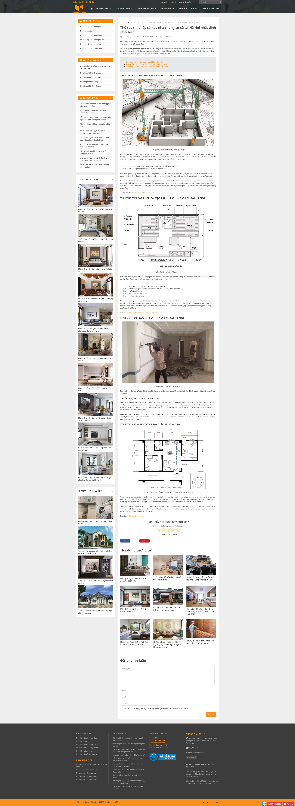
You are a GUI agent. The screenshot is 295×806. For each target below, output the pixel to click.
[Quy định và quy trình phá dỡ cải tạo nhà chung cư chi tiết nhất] (201, 565)
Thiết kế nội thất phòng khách (92, 26)
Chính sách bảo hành (157, 743)
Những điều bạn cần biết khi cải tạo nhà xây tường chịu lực (200, 642)
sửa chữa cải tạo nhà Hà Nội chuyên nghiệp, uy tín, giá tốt (146, 313)
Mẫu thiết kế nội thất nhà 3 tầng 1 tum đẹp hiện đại (134, 610)
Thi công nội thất (124, 9)
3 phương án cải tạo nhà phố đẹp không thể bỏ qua (93, 111)
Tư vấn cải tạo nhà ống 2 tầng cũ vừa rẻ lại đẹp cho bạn (94, 145)
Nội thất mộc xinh (83, 802)
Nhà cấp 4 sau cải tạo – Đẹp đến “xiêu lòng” (95, 125)
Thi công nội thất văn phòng (91, 82)
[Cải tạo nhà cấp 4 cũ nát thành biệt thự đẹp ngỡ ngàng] (168, 595)
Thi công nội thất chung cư (144, 193)
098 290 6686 (275, 804)
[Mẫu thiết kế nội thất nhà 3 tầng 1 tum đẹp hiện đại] (135, 596)
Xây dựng (183, 9)
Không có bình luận (164, 37)
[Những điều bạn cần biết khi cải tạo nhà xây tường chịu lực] (201, 628)
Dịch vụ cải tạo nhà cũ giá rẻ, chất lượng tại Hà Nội (93, 152)
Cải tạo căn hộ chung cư (138, 516)
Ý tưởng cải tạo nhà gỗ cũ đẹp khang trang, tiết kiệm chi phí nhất (94, 159)
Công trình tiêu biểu (147, 9)
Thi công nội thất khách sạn (91, 86)
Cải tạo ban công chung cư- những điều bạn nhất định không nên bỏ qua (95, 118)
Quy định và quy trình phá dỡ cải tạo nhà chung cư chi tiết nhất (200, 578)
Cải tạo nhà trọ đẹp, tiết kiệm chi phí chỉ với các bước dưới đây (94, 132)
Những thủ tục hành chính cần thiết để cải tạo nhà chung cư (148, 66)
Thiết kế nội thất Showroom (91, 48)
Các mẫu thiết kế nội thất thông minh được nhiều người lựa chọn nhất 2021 (200, 611)
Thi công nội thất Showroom (91, 73)
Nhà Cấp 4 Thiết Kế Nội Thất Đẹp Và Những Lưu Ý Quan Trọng (134, 643)
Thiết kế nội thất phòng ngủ (91, 35)
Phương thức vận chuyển (158, 745)
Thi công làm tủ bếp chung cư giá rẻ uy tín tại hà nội (95, 67)
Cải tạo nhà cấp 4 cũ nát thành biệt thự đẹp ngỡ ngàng (166, 608)
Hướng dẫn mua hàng (157, 740)
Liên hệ (173, 2)
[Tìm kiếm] (221, 2)
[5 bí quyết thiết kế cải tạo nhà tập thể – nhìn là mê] (168, 565)
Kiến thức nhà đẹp (211, 9)
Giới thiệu (164, 2)
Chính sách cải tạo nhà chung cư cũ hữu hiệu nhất (144, 62)
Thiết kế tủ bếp (86, 31)
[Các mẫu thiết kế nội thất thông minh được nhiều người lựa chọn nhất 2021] (201, 596)
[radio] (159, 530)
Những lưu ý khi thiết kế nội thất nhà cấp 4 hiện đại (134, 579)
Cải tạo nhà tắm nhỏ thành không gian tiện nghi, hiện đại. (95, 105)
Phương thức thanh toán (158, 747)
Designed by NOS (111, 802)
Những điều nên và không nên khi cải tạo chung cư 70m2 (146, 64)
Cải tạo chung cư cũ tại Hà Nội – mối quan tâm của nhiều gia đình (94, 138)
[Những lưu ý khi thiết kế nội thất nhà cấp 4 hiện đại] (135, 565)
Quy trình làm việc (185, 2)
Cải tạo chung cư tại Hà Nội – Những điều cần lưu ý (94, 166)
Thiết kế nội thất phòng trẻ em (92, 40)
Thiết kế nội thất (103, 9)
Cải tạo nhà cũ (167, 9)
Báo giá (194, 9)
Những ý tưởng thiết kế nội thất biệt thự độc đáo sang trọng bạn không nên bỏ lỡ (167, 644)
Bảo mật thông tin (156, 738)
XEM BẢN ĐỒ (191, 757)
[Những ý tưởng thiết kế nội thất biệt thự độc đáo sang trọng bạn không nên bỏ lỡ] (168, 629)
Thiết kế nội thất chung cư (90, 44)
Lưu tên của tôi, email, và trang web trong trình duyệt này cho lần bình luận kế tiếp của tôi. (156, 709)
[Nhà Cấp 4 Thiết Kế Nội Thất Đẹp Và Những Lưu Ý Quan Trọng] (135, 629)
